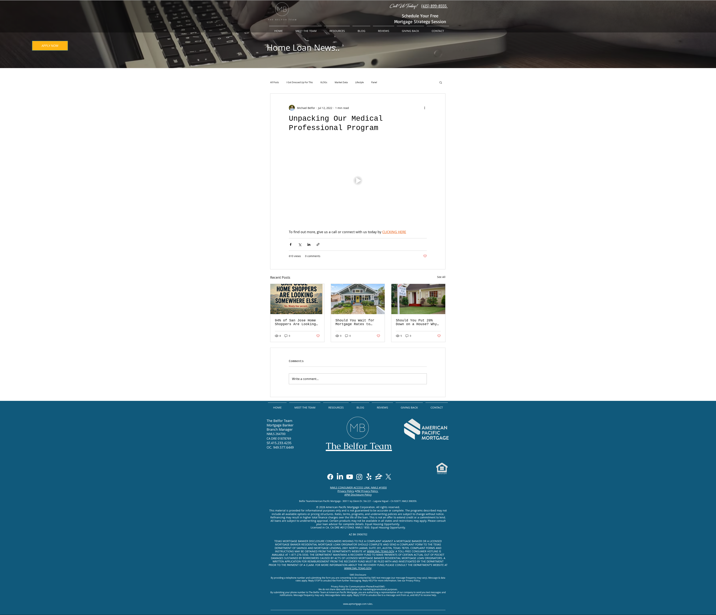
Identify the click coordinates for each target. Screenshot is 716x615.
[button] (440, 82)
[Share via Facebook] (290, 244)
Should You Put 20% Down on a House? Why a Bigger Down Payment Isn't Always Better (417, 322)
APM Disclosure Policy (358, 494)
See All (441, 277)
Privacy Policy (345, 491)
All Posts (274, 82)
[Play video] (358, 180)
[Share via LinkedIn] (309, 244)
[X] (388, 477)
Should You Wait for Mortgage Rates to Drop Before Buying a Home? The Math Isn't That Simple (355, 322)
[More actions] (424, 108)
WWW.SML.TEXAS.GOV (380, 551)
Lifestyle (359, 82)
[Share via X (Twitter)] (300, 244)
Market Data (341, 82)
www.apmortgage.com (355, 603)
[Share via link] (318, 244)
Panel (374, 82)
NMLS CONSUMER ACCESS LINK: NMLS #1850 (358, 487)
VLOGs (323, 82)
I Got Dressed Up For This (299, 82)
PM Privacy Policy (368, 491)
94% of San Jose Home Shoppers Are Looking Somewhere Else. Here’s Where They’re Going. (295, 322)
